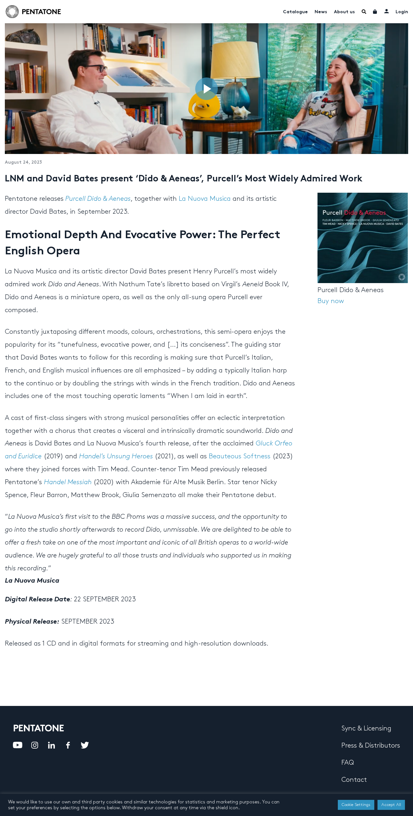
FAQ (347, 763)
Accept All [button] (391, 805)
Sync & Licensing (366, 728)
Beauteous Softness (239, 456)
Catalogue (295, 12)
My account (386, 11)
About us (344, 12)
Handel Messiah (68, 482)
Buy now (330, 301)
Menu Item (364, 11)
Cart (375, 11)
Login (402, 12)
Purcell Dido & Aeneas (98, 199)
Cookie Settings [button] (356, 805)
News (321, 12)
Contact (354, 780)
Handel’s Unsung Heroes (116, 456)
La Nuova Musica (205, 199)
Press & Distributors (370, 745)
